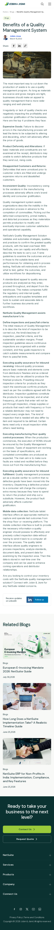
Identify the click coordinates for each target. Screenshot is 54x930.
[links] (14, 909)
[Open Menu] (49, 4)
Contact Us (25, 829)
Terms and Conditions (34, 917)
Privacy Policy (16, 917)
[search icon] (42, 4)
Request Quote (25, 839)
